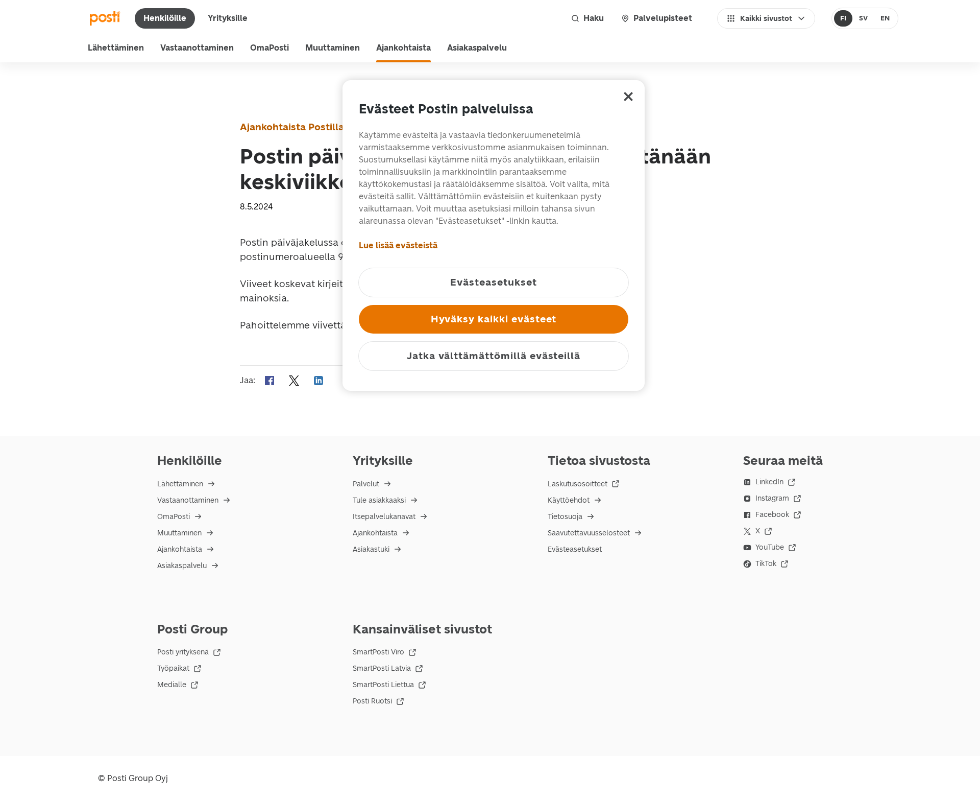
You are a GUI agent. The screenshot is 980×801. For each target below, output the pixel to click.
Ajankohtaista (403, 48)
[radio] (843, 18)
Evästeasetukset (575, 549)
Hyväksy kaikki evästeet (494, 319)
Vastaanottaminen (197, 48)
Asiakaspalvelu (477, 48)
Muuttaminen (332, 48)
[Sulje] (628, 96)
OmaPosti (269, 48)
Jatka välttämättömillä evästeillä (493, 356)
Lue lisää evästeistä (398, 245)
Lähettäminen (116, 48)
